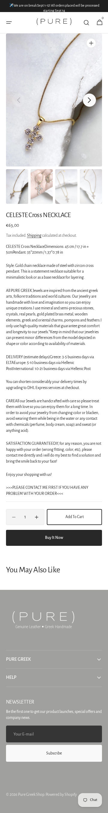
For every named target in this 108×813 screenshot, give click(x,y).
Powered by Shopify (61, 794)
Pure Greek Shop (31, 794)
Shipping (34, 235)
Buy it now (54, 538)
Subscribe (54, 753)
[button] (9, 22)
